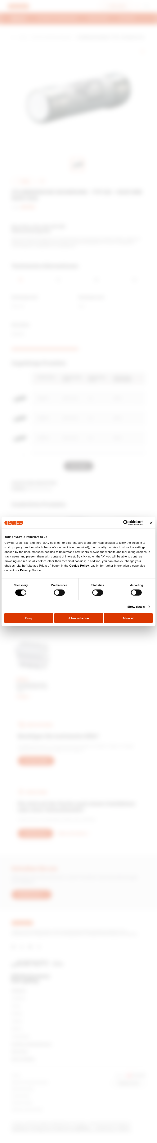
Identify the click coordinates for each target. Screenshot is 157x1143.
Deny (28, 618)
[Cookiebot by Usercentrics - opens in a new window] (126, 523)
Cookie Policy (79, 565)
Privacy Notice (30, 570)
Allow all (128, 618)
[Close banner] (151, 522)
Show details (136, 606)
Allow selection (78, 618)
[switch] (59, 592)
